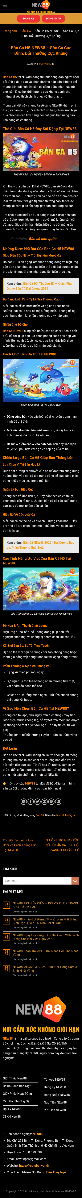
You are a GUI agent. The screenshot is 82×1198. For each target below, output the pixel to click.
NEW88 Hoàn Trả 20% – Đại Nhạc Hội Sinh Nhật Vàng (45, 953)
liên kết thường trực (66, 815)
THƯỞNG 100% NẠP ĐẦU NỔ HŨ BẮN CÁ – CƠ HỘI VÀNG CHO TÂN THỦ (62, 845)
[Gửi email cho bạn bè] (44, 801)
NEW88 (30, 783)
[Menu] (5, 6)
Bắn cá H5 (10, 77)
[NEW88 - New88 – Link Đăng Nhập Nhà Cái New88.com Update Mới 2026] (41, 6)
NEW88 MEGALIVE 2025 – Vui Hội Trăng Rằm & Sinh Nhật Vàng (45, 968)
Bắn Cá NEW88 (13, 331)
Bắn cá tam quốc (42, 239)
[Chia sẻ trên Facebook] (30, 801)
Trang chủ (10, 31)
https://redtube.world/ (34, 1165)
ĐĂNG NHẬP (53, 18)
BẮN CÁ (25, 31)
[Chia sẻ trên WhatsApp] (24, 801)
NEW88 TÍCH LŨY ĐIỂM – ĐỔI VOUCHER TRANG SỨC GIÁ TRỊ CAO (45, 905)
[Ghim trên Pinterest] (51, 801)
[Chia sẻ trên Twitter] (37, 801)
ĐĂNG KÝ (28, 18)
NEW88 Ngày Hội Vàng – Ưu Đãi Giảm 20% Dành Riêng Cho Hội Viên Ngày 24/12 (46, 937)
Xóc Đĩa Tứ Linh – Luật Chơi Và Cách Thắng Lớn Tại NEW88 (19, 845)
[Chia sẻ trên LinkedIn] (58, 801)
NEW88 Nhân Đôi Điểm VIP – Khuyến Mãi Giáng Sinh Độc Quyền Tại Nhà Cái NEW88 (45, 921)
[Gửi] (75, 880)
